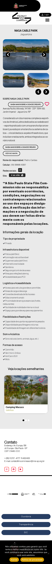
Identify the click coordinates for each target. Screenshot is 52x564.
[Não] (48, 553)
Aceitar (14, 559)
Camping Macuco (15, 407)
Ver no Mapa (11, 153)
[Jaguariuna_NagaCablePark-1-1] (26, 54)
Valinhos (10, 410)
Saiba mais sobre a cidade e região (26, 104)
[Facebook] (13, 469)
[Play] (20, 469)
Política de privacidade (32, 559)
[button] (47, 20)
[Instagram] (20, 170)
